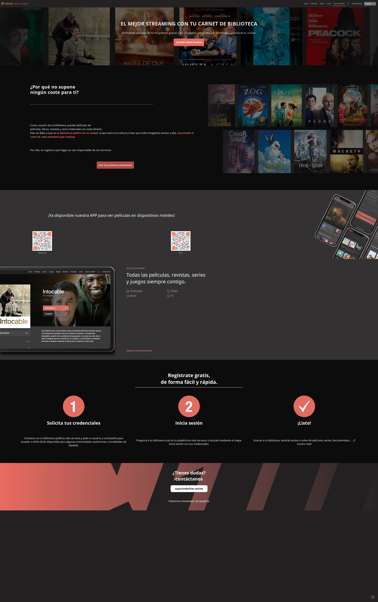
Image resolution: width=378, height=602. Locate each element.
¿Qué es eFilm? (339, 3)
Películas (314, 3)
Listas (329, 3)
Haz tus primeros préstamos (115, 165)
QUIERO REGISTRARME (189, 42)
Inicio (306, 3)
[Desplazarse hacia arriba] (363, 7)
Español (368, 4)
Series (322, 3)
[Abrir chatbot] (373, 597)
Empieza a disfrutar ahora (139, 351)
